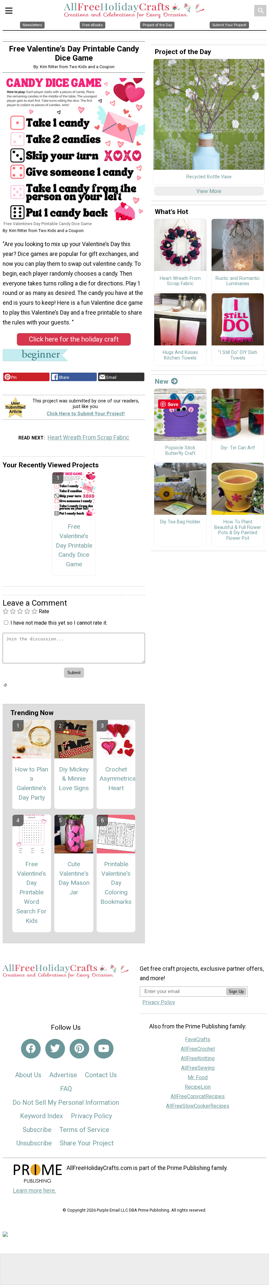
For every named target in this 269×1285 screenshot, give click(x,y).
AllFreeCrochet (198, 1049)
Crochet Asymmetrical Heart (116, 779)
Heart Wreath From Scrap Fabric (88, 437)
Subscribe (37, 1130)
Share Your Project (87, 1143)
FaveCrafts (197, 1039)
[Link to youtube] (104, 1049)
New (161, 381)
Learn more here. (34, 1190)
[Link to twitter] (55, 1049)
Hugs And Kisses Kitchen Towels (180, 355)
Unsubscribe (34, 1143)
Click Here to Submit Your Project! (86, 414)
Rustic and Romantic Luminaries (238, 281)
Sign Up (236, 991)
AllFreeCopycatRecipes (198, 1096)
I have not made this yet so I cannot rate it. (58, 623)
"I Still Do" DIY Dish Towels (237, 355)
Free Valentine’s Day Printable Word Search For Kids (31, 892)
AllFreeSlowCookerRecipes (197, 1106)
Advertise (63, 1075)
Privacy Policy (91, 1116)
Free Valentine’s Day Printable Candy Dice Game (74, 545)
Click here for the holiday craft (74, 339)
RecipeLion (198, 1087)
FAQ (66, 1089)
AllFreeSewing (198, 1068)
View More (209, 191)
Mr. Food (198, 1077)
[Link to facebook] (31, 1049)
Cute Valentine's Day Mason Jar (74, 878)
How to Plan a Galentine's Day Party (31, 783)
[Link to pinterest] (79, 1049)
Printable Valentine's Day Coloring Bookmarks (116, 882)
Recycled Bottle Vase (209, 177)
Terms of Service (84, 1130)
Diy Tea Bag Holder (180, 522)
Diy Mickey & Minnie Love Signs (74, 779)
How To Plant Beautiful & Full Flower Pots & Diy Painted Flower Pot (237, 530)
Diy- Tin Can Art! (238, 448)
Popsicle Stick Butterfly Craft (180, 450)
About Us (28, 1075)
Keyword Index (41, 1116)
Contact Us (101, 1075)
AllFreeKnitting (198, 1058)
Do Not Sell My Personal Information (65, 1102)
